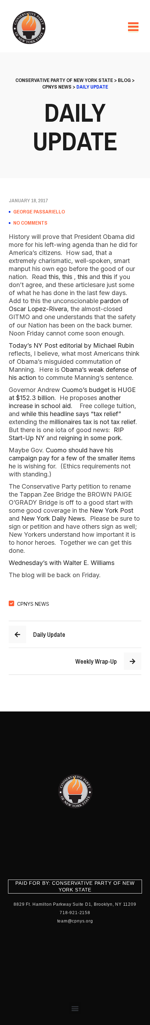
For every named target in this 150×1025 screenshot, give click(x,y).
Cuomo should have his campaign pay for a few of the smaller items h (72, 458)
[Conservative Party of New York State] (30, 27)
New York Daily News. (53, 518)
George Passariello (39, 211)
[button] (75, 1008)
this (53, 276)
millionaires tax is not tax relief (92, 421)
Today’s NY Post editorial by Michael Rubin (71, 345)
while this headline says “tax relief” (71, 413)
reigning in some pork (90, 438)
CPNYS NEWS (33, 604)
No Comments (30, 222)
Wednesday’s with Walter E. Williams (61, 562)
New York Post (110, 510)
